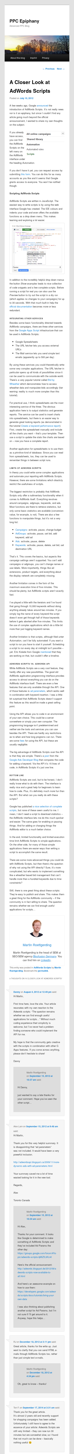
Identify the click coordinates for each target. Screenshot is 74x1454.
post (47, 755)
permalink (43, 970)
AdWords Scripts (42, 967)
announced (42, 105)
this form (25, 174)
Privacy (45, 57)
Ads (17, 541)
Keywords (20, 545)
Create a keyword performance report (40, 425)
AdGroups (20, 533)
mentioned (45, 652)
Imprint (33, 57)
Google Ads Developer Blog (24, 759)
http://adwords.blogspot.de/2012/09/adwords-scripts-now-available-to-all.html (37, 1272)
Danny (16, 991)
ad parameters (37, 691)
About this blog (17, 57)
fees (22, 740)
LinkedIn (46, 960)
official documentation (21, 306)
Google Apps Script (29, 330)
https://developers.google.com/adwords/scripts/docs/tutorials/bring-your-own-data (37, 1295)
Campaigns (21, 529)
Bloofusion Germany (44, 956)
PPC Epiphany (24, 21)
